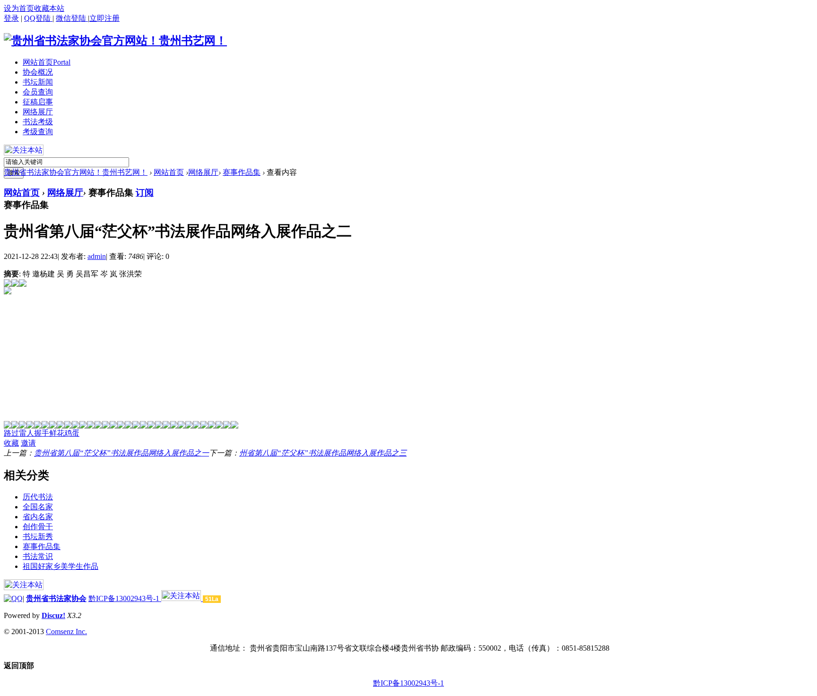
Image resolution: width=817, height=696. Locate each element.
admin (96, 256)
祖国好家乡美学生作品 (60, 566)
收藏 (11, 443)
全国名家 (38, 507)
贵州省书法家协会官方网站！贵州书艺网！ (76, 172)
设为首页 (19, 8)
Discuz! (53, 615)
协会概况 (38, 72)
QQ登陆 (38, 18)
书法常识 (38, 556)
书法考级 (38, 122)
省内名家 (38, 517)
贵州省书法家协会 (56, 598)
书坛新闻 (38, 82)
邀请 (28, 443)
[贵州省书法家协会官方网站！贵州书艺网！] (115, 40)
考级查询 (38, 132)
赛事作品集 (242, 172)
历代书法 (38, 497)
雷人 (26, 433)
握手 (41, 433)
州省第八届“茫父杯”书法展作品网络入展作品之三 (323, 453)
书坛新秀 (38, 537)
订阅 (145, 193)
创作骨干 (38, 527)
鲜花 (56, 433)
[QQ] (13, 598)
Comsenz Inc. (66, 631)
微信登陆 (72, 18)
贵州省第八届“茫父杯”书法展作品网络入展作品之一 (121, 453)
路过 (11, 433)
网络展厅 (38, 112)
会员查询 (38, 92)
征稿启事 (38, 102)
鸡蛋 (71, 433)
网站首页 (46, 62)
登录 (11, 18)
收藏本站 (49, 8)
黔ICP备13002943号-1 (124, 598)
